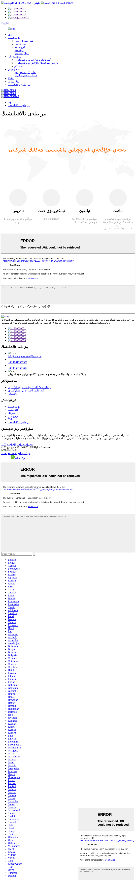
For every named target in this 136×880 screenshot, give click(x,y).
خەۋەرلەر (13, 69)
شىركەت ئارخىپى (24, 40)
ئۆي (10, 34)
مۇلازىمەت (14, 81)
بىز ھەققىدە (14, 37)
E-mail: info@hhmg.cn (61, 2)
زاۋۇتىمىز (20, 50)
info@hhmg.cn (16, 356)
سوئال (11, 413)
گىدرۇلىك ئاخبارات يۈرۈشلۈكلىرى (33, 59)
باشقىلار (19, 66)
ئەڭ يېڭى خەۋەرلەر (25, 72)
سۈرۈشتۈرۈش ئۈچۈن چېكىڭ (17, 444)
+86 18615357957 (17, 362)
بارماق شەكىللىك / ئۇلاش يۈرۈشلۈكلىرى (36, 62)
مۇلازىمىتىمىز (22, 53)
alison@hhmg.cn (32, 356)
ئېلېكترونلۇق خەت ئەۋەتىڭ (15, 453)
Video (11, 78)
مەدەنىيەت (20, 44)
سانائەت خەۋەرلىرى (26, 75)
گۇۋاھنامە (20, 47)
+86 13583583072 (17, 368)
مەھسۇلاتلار (14, 56)
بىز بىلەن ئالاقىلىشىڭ (19, 84)
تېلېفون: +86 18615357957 (26, 2)
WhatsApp (20, 458)
